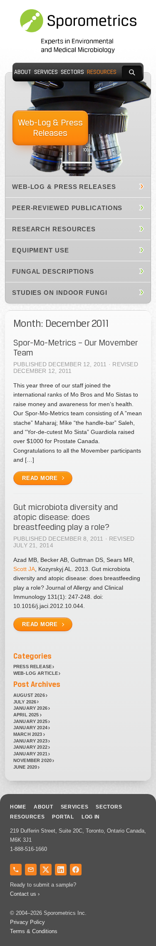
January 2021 (30, 753)
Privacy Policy (27, 922)
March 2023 (27, 734)
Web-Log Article (35, 673)
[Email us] (31, 869)
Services (46, 72)
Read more (40, 478)
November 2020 (32, 760)
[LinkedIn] (61, 869)
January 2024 (30, 727)
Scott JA (24, 569)
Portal (63, 817)
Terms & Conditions (33, 931)
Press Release (32, 666)
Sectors (72, 72)
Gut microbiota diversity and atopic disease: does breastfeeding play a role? (65, 517)
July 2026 (25, 701)
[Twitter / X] (46, 869)
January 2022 (30, 747)
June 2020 (25, 767)
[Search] (132, 72)
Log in (91, 817)
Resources (101, 72)
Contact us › (25, 894)
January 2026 (30, 708)
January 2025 (30, 721)
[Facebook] (76, 869)
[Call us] (16, 869)
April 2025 (26, 714)
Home (18, 807)
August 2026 (29, 695)
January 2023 (30, 740)
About (22, 72)
